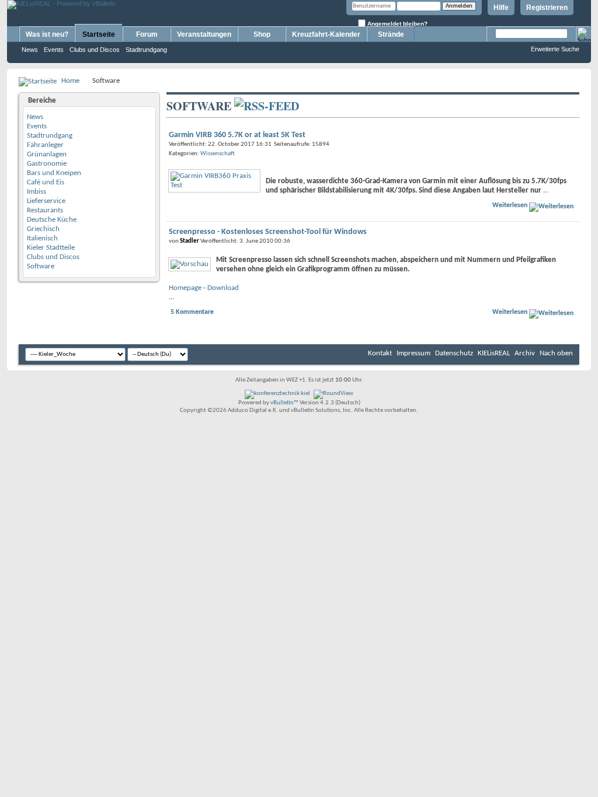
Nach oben (556, 353)
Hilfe (501, 8)
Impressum (413, 353)
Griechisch (43, 229)
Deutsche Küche (52, 219)
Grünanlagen (47, 154)
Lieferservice (46, 201)
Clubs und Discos (94, 49)
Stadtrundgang (146, 49)
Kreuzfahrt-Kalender (326, 34)
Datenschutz (454, 353)
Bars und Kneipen (54, 173)
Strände (391, 34)
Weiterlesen (510, 205)
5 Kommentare (192, 312)
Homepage (185, 288)
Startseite (98, 34)
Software (40, 266)
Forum (147, 34)
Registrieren (547, 8)
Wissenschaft (217, 154)
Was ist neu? (47, 34)
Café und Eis (45, 182)
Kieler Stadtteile (51, 247)
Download (223, 288)
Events (54, 49)
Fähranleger (45, 145)
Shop (261, 34)
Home (70, 81)
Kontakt (380, 353)
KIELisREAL (494, 353)
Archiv (524, 353)
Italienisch (42, 238)
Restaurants (45, 210)
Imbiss (36, 191)
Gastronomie (47, 163)
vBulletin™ (284, 403)
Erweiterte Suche (555, 49)
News (30, 49)
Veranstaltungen (204, 34)
